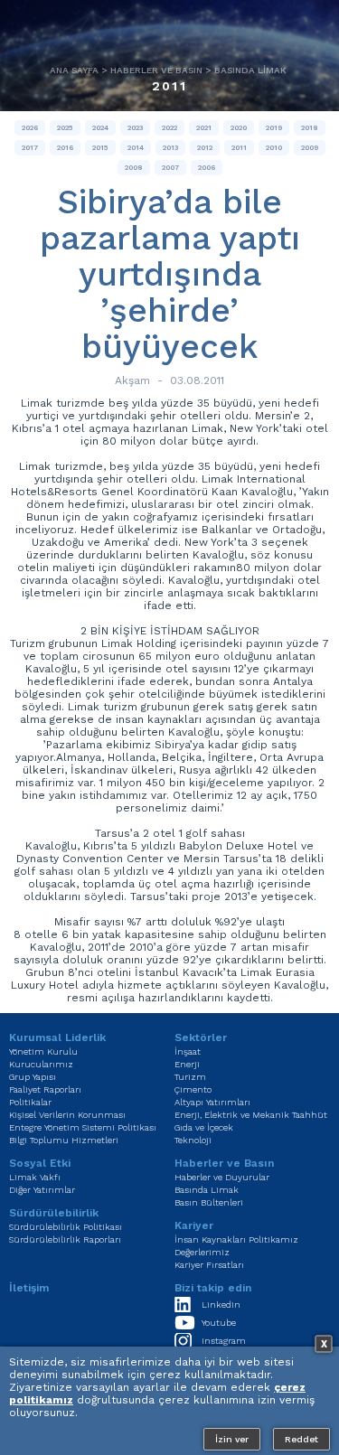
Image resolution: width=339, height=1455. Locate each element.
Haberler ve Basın (156, 70)
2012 (204, 148)
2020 (239, 128)
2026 (30, 128)
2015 (100, 148)
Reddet (301, 1439)
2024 (100, 128)
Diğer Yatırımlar (42, 1190)
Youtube (219, 1323)
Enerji (187, 1064)
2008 (134, 168)
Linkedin (221, 1305)
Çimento (193, 1089)
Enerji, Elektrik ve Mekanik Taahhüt (250, 1115)
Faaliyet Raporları (45, 1089)
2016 (65, 148)
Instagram (224, 1341)
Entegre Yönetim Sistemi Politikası (82, 1127)
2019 (274, 128)
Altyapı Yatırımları (212, 1102)
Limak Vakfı (35, 1177)
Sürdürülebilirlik (54, 1212)
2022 (169, 128)
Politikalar (30, 1102)
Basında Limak (250, 70)
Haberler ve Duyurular (221, 1177)
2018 (309, 128)
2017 (30, 148)
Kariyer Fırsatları (209, 1265)
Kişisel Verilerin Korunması (67, 1115)
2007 (170, 168)
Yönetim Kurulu (43, 1051)
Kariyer (193, 1225)
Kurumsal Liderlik (57, 1037)
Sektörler (200, 1037)
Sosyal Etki (40, 1163)
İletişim (29, 1287)
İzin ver (232, 1439)
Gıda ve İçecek (203, 1127)
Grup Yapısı (32, 1077)
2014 (135, 148)
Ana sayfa (74, 70)
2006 (206, 168)
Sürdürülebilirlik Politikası (65, 1227)
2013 (170, 148)
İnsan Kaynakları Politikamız (236, 1239)
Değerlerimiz (202, 1252)
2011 (169, 86)
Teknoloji (193, 1140)
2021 (204, 128)
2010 (274, 148)
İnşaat (187, 1051)
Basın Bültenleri (208, 1202)
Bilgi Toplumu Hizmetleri (63, 1140)
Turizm (190, 1077)
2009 (309, 148)
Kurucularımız (41, 1064)
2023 (135, 128)
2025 (65, 128)
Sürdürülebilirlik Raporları (65, 1239)
